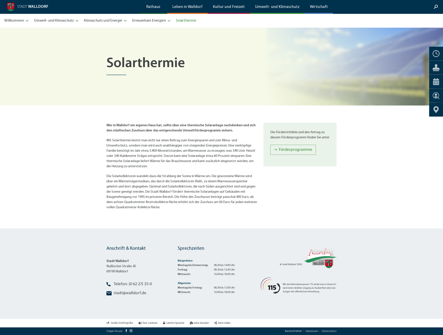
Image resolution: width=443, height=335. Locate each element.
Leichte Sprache (175, 323)
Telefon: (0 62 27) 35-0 (133, 284)
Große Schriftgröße (122, 323)
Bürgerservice (436, 68)
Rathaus (153, 7)
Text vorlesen (149, 323)
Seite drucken (201, 323)
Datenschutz (329, 331)
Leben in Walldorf (187, 7)
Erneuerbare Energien (149, 20)
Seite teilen (224, 323)
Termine (436, 54)
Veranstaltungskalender (436, 82)
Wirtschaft (319, 7)
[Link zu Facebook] (126, 331)
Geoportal (436, 110)
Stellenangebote (436, 96)
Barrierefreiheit (293, 331)
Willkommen (14, 20)
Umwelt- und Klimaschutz (277, 7)
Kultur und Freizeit (229, 7)
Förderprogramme (295, 150)
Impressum (312, 331)
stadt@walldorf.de (130, 293)
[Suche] (436, 7)
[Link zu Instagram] (131, 331)
